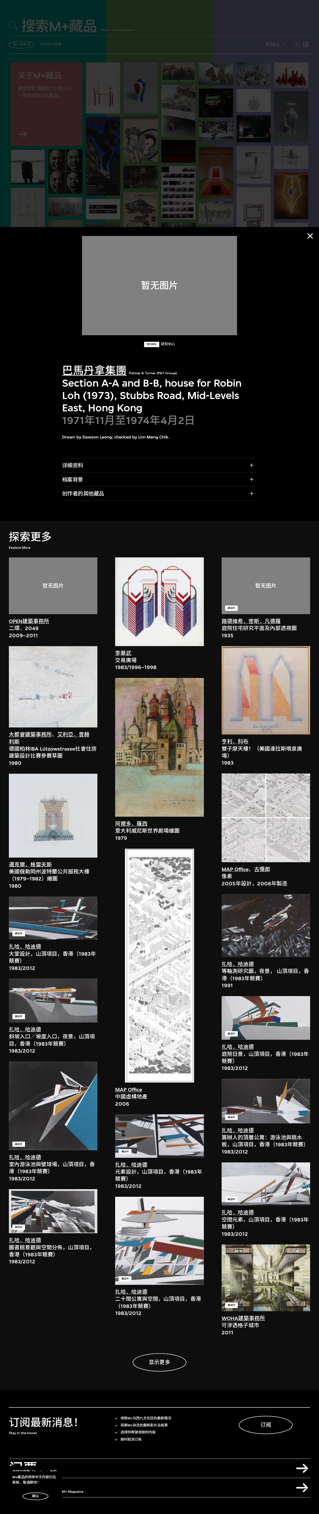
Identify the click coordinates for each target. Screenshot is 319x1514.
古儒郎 (262, 869)
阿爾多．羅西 (131, 824)
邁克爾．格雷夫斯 (30, 865)
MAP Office (128, 1090)
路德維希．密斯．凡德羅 (251, 621)
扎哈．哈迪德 (25, 947)
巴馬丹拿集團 (94, 370)
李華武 (123, 653)
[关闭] (310, 236)
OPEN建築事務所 (29, 621)
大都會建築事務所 (30, 734)
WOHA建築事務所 (243, 1318)
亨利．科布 (235, 741)
